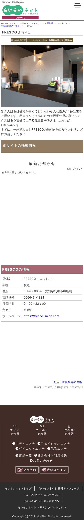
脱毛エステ (59, 448)
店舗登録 (29, 469)
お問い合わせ (43, 460)
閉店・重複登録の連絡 (67, 382)
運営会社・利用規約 (52, 455)
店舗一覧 (25, 455)
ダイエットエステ (32, 448)
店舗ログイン (56, 469)
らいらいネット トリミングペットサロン (42, 507)
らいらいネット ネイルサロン (42, 501)
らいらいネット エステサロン (42, 494)
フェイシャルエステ (55, 443)
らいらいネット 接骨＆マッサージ (59, 488)
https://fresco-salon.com (41, 316)
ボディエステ (25, 443)
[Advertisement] (42, 219)
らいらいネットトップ (18, 488)
